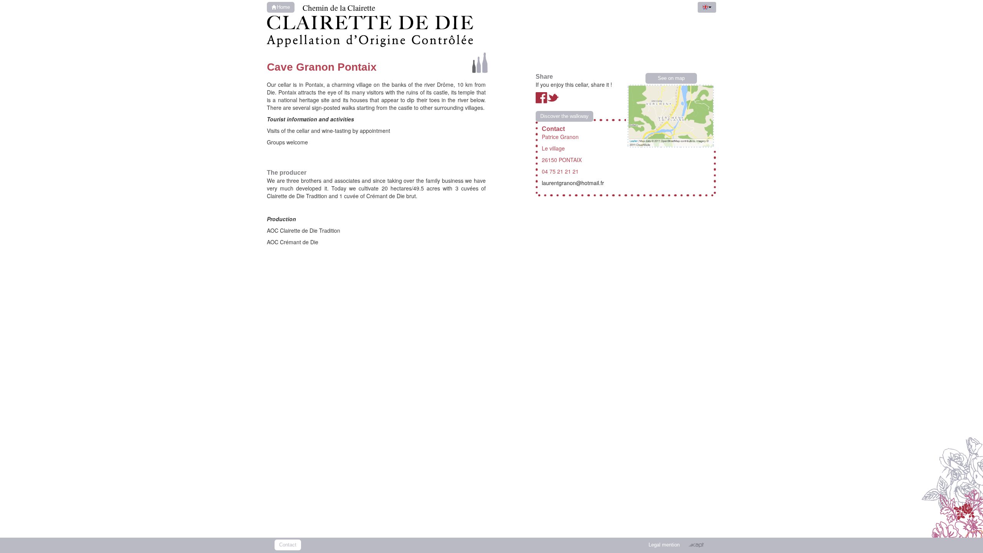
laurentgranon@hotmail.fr (573, 183)
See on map (671, 78)
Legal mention (664, 545)
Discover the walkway (564, 116)
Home (283, 7)
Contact (287, 545)
